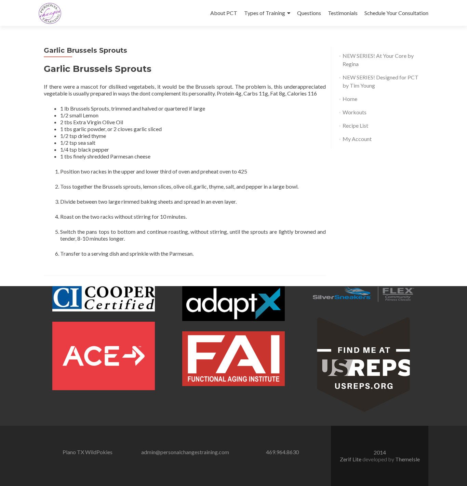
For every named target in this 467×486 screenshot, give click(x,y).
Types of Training (264, 13)
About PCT (223, 13)
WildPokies (98, 452)
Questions (309, 13)
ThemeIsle (407, 459)
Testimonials (343, 13)
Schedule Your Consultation (396, 13)
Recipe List (355, 125)
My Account (357, 139)
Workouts (354, 112)
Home (350, 98)
